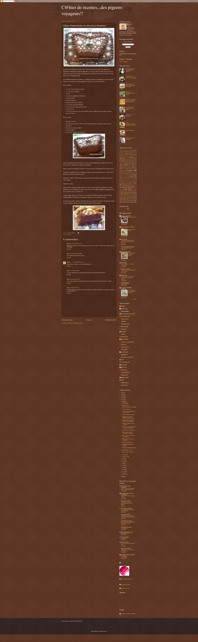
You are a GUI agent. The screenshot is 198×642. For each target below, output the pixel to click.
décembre (124, 403)
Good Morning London (126, 520)
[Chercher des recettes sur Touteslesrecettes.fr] (124, 584)
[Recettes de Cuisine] (124, 588)
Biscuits (128, 153)
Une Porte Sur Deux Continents (126, 486)
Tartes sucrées (130, 198)
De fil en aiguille (127, 167)
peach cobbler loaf (125, 283)
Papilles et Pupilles (125, 269)
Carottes (132, 155)
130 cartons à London (126, 527)
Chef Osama (124, 370)
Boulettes (121, 154)
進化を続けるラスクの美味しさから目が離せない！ (128, 550)
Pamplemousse (125, 184)
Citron (135, 160)
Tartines (121, 199)
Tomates (133, 199)
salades (124, 195)
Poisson (121, 190)
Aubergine (126, 151)
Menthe (133, 180)
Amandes (133, 150)
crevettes (133, 164)
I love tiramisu (124, 336)
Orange (129, 183)
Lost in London (124, 542)
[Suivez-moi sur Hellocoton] (125, 579)
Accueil (89, 320)
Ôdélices (123, 306)
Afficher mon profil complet (125, 35)
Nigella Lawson (124, 377)
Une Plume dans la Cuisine (127, 246)
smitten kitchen (124, 282)
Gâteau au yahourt (123, 176)
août (123, 459)
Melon (128, 180)
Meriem (68, 262)
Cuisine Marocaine (125, 316)
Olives (135, 181)
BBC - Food (124, 367)
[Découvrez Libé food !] (120, 563)
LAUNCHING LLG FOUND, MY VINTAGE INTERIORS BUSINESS (128, 516)
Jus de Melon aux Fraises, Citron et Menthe (130, 108)
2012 (122, 397)
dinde (123, 168)
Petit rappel (123, 538)
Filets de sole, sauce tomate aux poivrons (128, 436)
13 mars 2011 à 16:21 (75, 279)
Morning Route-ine (125, 533)
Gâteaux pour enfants (124, 177)
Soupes (121, 198)
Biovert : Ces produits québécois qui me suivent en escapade (128, 489)
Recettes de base (131, 193)
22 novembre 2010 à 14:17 (79, 262)
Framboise (133, 173)
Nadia (68, 243)
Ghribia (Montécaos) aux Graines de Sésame (130, 70)
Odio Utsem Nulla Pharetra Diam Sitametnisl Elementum (128, 523)
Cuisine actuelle (125, 311)
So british (133, 196)
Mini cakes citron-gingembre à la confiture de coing (128, 427)
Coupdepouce (124, 354)
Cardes (126, 155)
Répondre (69, 249)
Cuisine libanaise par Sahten (128, 313)
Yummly (123, 334)
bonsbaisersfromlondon (127, 532)
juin (123, 463)
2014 (122, 392)
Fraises (126, 173)
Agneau (127, 150)
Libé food (123, 321)
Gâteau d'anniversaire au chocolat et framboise (127, 433)
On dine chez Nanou (126, 216)
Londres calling (125, 537)
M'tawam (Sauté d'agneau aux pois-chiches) (128, 412)
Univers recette (124, 326)
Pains (135, 183)
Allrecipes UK (124, 375)
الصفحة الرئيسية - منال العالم (127, 341)
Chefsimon (123, 344)
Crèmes (132, 162)
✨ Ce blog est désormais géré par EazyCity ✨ (127, 510)
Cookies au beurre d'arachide (128, 414)
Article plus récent (67, 320)
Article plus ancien (110, 320)
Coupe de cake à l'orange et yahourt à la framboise (128, 421)
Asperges (121, 151)
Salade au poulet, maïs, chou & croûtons (131, 254)
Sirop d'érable (126, 196)
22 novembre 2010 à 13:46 (76, 253)
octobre (124, 454)
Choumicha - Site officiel (127, 357)
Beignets (122, 153)
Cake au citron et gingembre (128, 430)
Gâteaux (69, 234)
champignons (122, 157)
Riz (120, 195)
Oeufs (126, 181)
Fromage (133, 174)
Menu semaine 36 (131, 217)
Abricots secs (121, 150)
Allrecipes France (125, 324)
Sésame (120, 196)
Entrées (129, 170)
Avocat (131, 151)
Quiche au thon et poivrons (128, 452)
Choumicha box (125, 318)
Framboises (121, 174)
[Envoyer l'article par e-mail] (78, 232)
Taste (122, 359)
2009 (122, 476)
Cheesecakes (134, 158)
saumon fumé (132, 195)
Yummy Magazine (125, 372)
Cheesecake (127, 158)
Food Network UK (125, 362)
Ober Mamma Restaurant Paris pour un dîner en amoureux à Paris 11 (127, 242)
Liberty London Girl (126, 514)
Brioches (127, 154)
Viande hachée (133, 200)
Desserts (134, 167)
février (123, 471)
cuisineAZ (123, 331)
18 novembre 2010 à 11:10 (76, 243)
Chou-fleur (129, 160)
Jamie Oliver (124, 364)
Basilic (135, 151)
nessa (68, 253)
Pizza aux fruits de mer (127, 442)
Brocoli (133, 154)
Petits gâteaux (128, 187)
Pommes (123, 192)
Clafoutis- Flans (124, 161)
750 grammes (124, 385)
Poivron (126, 190)
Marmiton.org (124, 308)
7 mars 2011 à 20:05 (74, 270)
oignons (130, 181)
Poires (133, 189)
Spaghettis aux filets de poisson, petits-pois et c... (128, 417)
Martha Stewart (124, 339)
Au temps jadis (124, 528)
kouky (68, 270)
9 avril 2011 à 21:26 (74, 287)
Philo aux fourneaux (126, 251)
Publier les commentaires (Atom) (75, 323)
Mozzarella (121, 181)
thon (125, 199)
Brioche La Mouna (130, 130)
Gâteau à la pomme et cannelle (129, 407)
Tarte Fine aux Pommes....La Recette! (131, 77)
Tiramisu (129, 199)
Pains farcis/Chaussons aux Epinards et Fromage (131, 124)
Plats (125, 189)
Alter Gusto (124, 262)
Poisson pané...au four (127, 449)
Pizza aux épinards (126, 409)
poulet (128, 192)
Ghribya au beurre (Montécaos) (129, 447)
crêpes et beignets (123, 164)
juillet (123, 461)
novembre (124, 405)
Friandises (127, 174)
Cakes (120, 155)
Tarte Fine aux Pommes (129, 115)
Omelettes (123, 183)
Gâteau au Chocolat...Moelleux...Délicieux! (131, 93)
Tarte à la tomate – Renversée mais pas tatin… (127, 264)
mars (123, 469)
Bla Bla (133, 153)
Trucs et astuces (123, 200)
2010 (122, 401)
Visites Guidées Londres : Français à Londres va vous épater (127, 503)
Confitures (132, 161)
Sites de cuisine (125, 347)
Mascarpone (121, 180)
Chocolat (123, 160)
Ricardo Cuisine (125, 382)
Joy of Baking (124, 352)
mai (123, 465)
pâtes (120, 186)
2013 (122, 394)
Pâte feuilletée (132, 184)
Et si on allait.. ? (124, 557)
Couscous (127, 162)
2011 (122, 399)
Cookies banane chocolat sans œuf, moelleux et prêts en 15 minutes (127, 278)
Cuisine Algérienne (123, 165)
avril (123, 467)
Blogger (105, 631)
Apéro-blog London (125, 548)
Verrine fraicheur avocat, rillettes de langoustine (131, 291)
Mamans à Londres (125, 501)
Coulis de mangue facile (126, 248)
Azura (68, 287)
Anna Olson (124, 329)
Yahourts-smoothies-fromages (127, 202)
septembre (124, 456)
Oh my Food (124, 239)
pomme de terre (133, 190)
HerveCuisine (124, 275)
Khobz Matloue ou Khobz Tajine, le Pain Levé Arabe (130, 85)
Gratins (133, 177)
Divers (127, 168)
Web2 (128, 209)
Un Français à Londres (126, 508)
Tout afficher (134, 299)
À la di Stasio (124, 349)
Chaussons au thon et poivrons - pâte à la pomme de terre (131, 101)
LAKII (122, 380)
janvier (124, 474)
